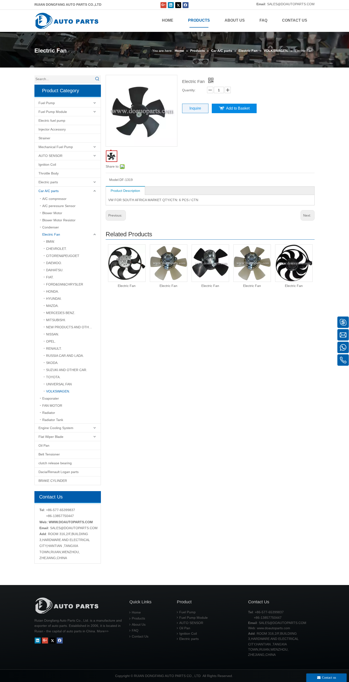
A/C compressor (54, 199)
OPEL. (51, 341)
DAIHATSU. (54, 270)
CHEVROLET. (56, 249)
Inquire (195, 108)
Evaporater (50, 398)
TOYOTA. (53, 377)
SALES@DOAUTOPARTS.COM (291, 4)
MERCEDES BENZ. (60, 313)
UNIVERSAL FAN (59, 384)
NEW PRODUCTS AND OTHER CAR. (73, 327)
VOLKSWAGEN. (58, 391)
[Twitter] (178, 5)
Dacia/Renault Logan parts (58, 472)
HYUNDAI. (54, 298)
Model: (114, 180)
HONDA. (52, 291)
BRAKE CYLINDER (52, 481)
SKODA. (52, 363)
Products (138, 618)
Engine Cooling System (55, 428)
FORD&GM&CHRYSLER (64, 284)
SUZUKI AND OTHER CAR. (66, 370)
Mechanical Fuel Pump (55, 147)
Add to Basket (238, 108)
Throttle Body (48, 173)
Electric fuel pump (51, 120)
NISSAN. (52, 334)
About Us (139, 624)
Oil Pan (43, 445)
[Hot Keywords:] (97, 78)
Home (136, 612)
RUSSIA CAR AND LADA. (65, 356)
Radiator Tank (52, 420)
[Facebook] (186, 5)
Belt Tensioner (49, 454)
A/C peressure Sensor (58, 206)
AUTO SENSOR (50, 156)
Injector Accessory (52, 129)
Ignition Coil (47, 164)
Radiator (48, 413)
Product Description (125, 191)
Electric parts (48, 182)
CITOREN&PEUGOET (62, 256)
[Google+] (163, 5)
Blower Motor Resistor (58, 220)
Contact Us (140, 636)
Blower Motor (52, 213)
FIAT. (50, 277)
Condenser (50, 227)
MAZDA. (52, 306)
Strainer (44, 138)
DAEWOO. (54, 263)
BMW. (50, 241)
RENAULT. (54, 348)
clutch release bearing (55, 463)
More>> (102, 631)
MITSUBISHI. (56, 320)
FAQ (135, 630)
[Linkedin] (171, 5)
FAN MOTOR (52, 405)
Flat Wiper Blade (50, 437)
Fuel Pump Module (52, 112)
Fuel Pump (46, 103)
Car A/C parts (48, 191)
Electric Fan (51, 234)
